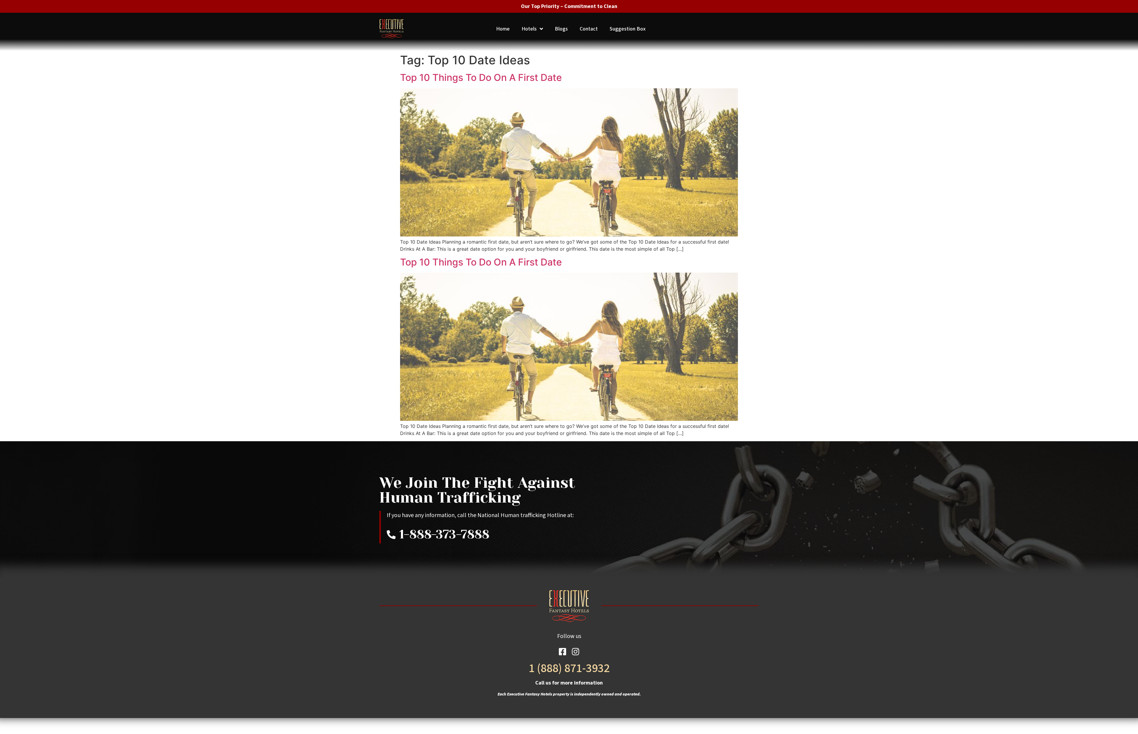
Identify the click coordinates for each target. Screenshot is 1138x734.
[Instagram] (575, 651)
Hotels (529, 29)
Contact (589, 29)
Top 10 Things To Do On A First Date (481, 77)
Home (503, 29)
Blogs (561, 29)
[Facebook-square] (562, 651)
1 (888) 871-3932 (569, 668)
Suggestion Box (627, 29)
